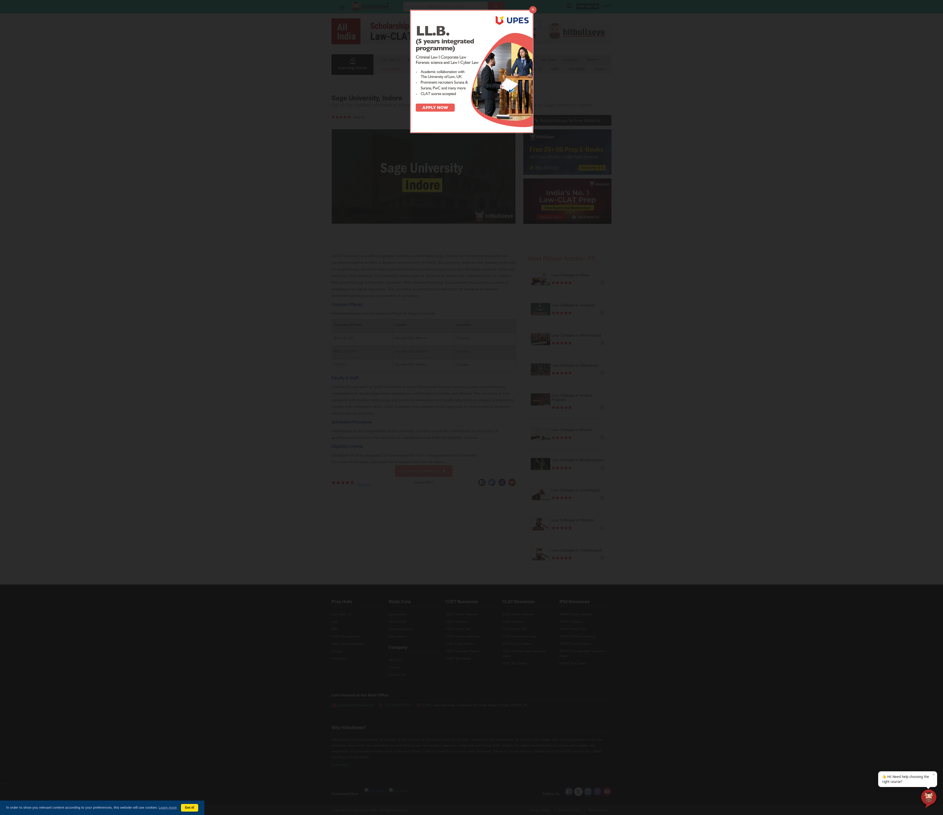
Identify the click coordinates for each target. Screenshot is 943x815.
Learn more (168, 807)
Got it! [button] (189, 807)
